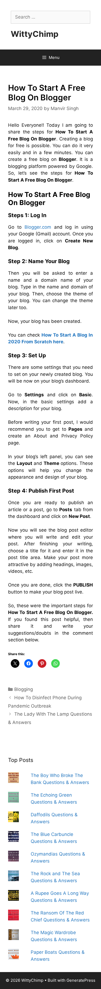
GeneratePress (81, 980)
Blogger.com (39, 227)
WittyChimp (34, 34)
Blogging (23, 689)
